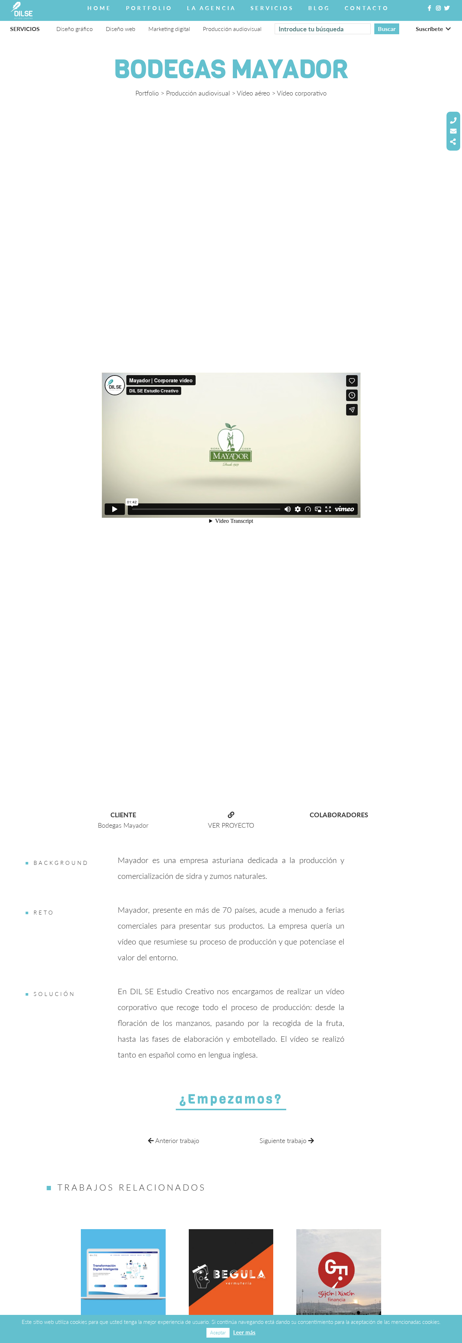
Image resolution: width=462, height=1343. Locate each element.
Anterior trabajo (176, 1140)
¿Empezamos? (231, 1099)
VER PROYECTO (231, 825)
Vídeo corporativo (302, 93)
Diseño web (120, 28)
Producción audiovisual (198, 93)
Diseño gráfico (74, 28)
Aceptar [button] (218, 1332)
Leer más (244, 1332)
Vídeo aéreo (253, 93)
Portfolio (147, 93)
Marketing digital (169, 28)
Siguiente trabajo (284, 1140)
